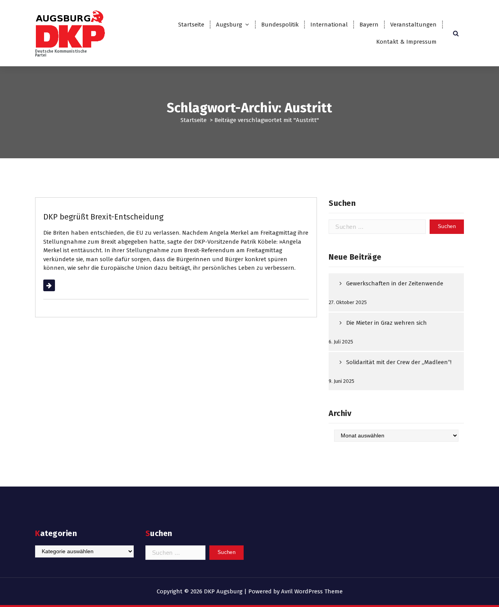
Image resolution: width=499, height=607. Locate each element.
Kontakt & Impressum (406, 41)
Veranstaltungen (413, 24)
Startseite (191, 24)
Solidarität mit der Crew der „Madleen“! (398, 362)
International (329, 24)
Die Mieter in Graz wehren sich (386, 322)
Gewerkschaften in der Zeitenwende (394, 283)
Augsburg (229, 24)
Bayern (369, 24)
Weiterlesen (59, 285)
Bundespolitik (280, 24)
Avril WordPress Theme (312, 591)
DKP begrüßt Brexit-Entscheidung (103, 216)
